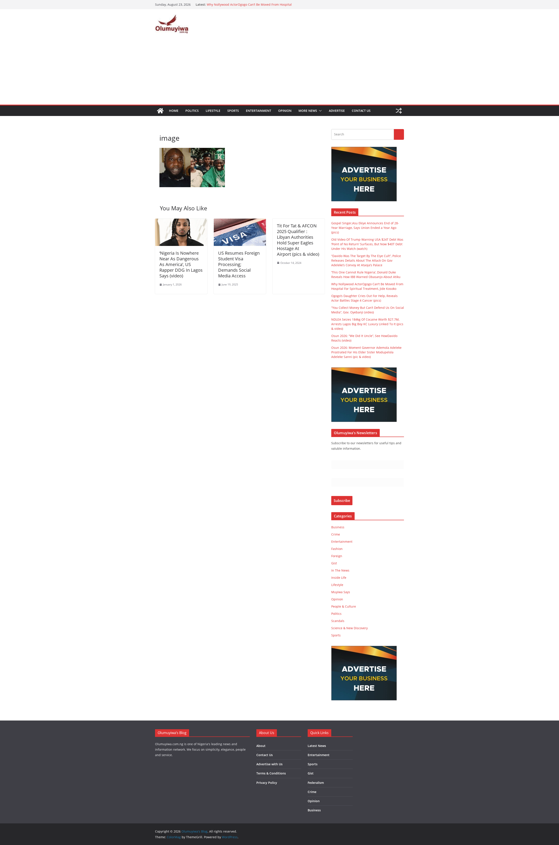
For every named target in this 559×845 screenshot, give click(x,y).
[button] (319, 111)
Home (173, 111)
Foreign (336, 556)
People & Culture (343, 606)
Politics (192, 111)
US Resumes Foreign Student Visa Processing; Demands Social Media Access (239, 264)
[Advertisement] (279, 71)
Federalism (316, 783)
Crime (335, 534)
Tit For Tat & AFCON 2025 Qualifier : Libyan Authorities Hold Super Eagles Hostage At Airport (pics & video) (298, 240)
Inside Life (338, 577)
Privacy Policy (266, 783)
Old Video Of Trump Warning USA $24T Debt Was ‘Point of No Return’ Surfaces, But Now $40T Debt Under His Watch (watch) (367, 244)
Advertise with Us (269, 764)
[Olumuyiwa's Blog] (160, 110)
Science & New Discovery (349, 628)
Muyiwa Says (340, 592)
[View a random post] (398, 110)
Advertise (337, 111)
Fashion (337, 549)
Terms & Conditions (271, 773)
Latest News (317, 746)
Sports (233, 111)
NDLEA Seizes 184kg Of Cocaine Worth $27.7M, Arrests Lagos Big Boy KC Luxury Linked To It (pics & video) (367, 324)
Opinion (285, 111)
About (261, 746)
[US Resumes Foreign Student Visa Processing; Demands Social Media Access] (240, 221)
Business (337, 527)
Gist (334, 563)
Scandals (337, 621)
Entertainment (258, 111)
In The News (340, 570)
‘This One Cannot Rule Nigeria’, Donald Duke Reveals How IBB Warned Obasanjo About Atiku (249, 6)
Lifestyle (213, 111)
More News (307, 111)
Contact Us (361, 111)
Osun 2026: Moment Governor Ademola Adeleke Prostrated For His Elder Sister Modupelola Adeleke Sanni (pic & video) (366, 352)
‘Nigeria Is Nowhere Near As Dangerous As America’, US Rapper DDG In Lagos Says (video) (181, 264)
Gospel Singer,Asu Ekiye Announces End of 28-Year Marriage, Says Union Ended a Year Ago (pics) (365, 227)
